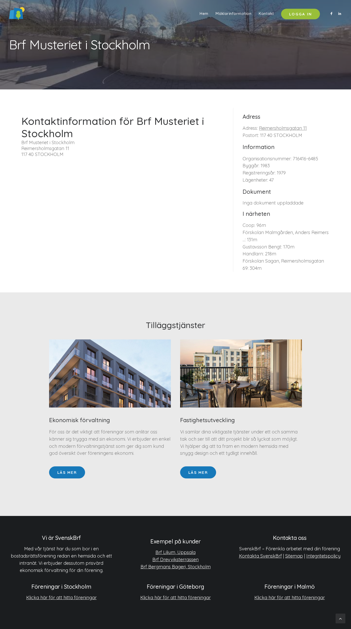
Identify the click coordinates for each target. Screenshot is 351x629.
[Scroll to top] (340, 618)
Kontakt (266, 13)
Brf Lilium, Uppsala (175, 552)
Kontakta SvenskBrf (260, 556)
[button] (332, 13)
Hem (204, 13)
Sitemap (294, 556)
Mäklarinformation (234, 13)
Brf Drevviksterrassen (175, 559)
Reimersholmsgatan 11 (283, 128)
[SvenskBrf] (17, 13)
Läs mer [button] (67, 472)
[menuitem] (204, 13)
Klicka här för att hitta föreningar (61, 597)
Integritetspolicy (323, 556)
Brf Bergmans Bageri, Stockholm (176, 567)
